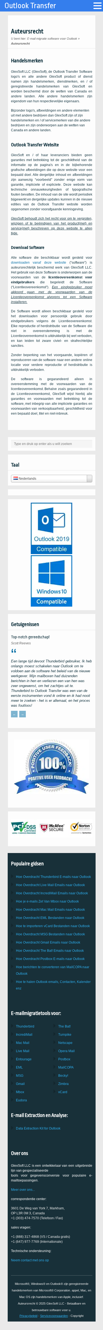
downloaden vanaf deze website (38, 262)
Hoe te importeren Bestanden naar (53, 926)
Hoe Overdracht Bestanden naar (50, 918)
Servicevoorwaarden (54, 1315)
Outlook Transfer (30, 5)
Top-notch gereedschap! (30, 637)
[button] (97, 6)
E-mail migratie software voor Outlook (52, 38)
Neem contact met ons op (30, 1260)
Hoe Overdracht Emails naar (50, 885)
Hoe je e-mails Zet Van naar (47, 901)
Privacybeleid (28, 1315)
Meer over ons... (23, 1190)
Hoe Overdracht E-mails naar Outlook (53, 877)
